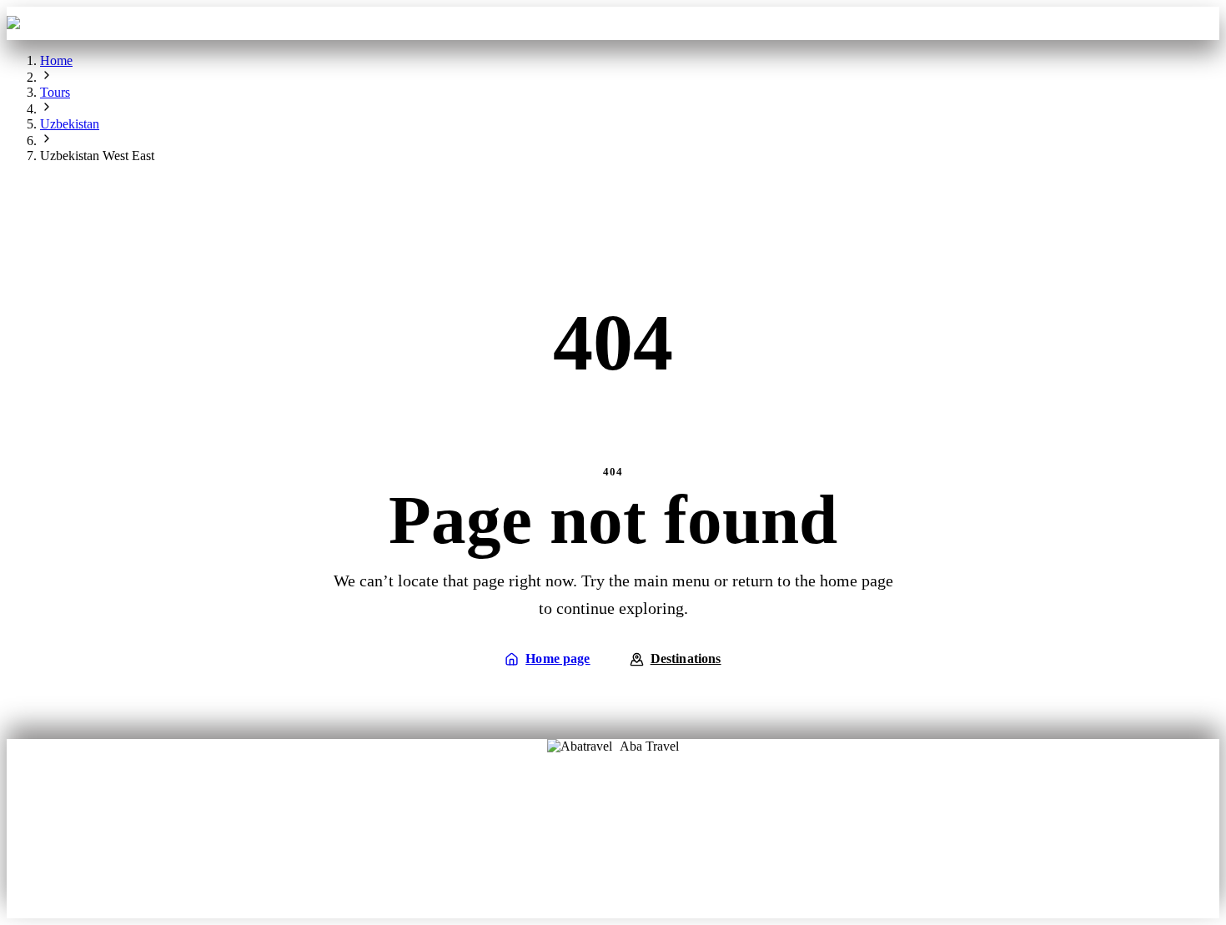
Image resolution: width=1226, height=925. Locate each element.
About (558, 819)
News (613, 866)
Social (668, 842)
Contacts (756, 23)
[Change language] (1195, 23)
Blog (558, 842)
